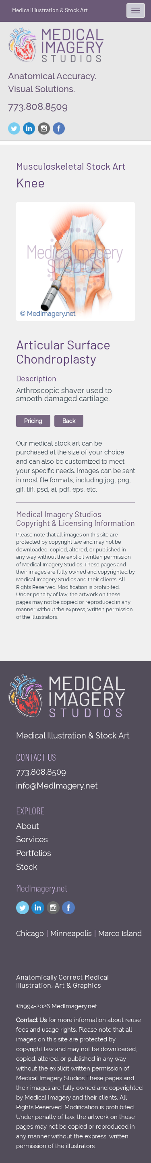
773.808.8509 (38, 106)
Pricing (33, 421)
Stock (26, 867)
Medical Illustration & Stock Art (50, 9)
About (27, 826)
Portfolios (33, 853)
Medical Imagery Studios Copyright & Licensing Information (75, 518)
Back (68, 421)
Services (32, 839)
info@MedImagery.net (57, 786)
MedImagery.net (41, 888)
